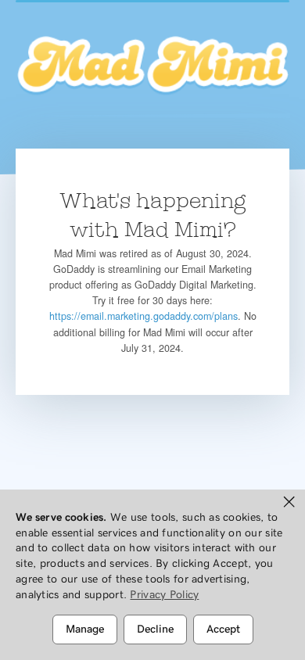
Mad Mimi (152, 66)
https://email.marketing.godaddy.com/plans (143, 316)
